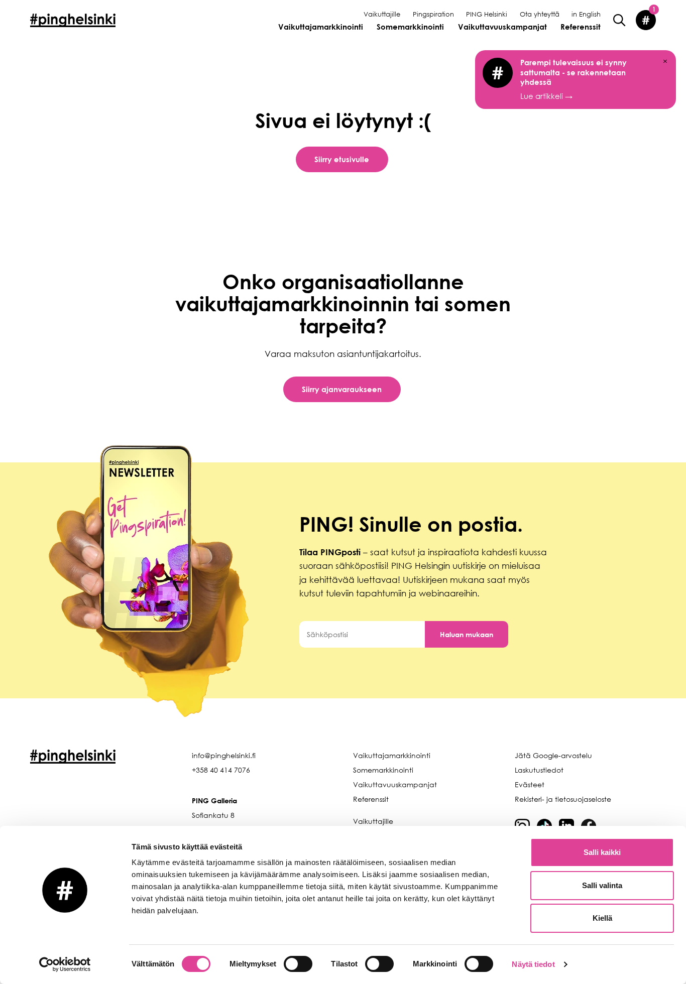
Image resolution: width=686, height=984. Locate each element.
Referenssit (580, 26)
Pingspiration (433, 14)
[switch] (298, 964)
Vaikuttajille (382, 14)
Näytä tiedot (533, 964)
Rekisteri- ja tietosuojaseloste (563, 799)
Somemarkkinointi (410, 26)
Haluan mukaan (466, 634)
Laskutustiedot (539, 770)
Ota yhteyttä (539, 14)
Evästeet (529, 784)
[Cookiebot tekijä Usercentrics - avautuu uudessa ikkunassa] (65, 964)
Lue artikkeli (573, 79)
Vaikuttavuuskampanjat (502, 26)
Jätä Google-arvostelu (553, 755)
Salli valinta (602, 885)
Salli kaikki (602, 852)
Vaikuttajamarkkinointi (320, 26)
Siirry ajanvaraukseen (342, 389)
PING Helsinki (486, 14)
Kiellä (602, 918)
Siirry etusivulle (341, 159)
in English (586, 14)
